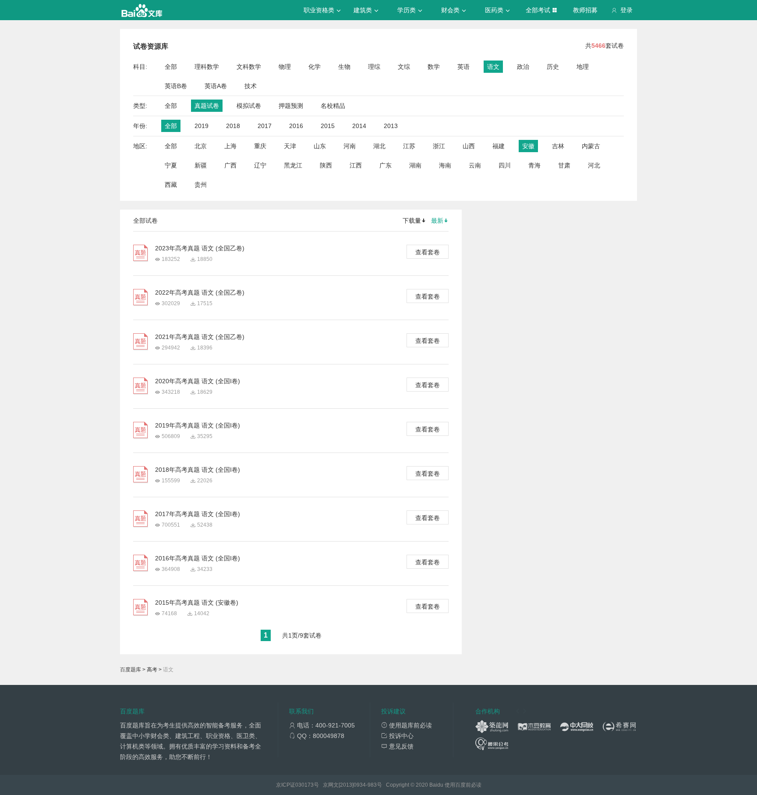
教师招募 (585, 10)
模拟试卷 (249, 105)
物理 (285, 66)
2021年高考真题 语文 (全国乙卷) (199, 336)
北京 (201, 146)
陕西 (326, 165)
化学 (314, 66)
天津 (290, 146)
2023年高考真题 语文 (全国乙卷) (199, 248)
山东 (320, 146)
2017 (265, 125)
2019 (202, 125)
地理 (583, 66)
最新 (437, 220)
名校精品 (333, 105)
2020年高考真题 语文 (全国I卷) (197, 381)
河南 (349, 146)
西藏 (171, 184)
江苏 (409, 146)
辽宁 (260, 165)
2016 (296, 125)
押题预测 (291, 105)
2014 (359, 125)
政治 (523, 66)
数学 (434, 66)
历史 (553, 66)
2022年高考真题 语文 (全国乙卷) (199, 292)
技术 (250, 85)
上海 (230, 146)
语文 (493, 66)
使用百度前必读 (463, 785)
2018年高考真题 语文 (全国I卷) (197, 469)
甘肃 (564, 165)
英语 (463, 66)
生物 (344, 66)
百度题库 (130, 670)
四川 (505, 165)
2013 (391, 125)
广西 (230, 165)
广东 (385, 165)
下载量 (412, 220)
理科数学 (207, 66)
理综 (374, 66)
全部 (171, 66)
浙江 (439, 146)
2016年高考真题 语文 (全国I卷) (197, 558)
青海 (534, 165)
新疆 (201, 165)
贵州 (201, 184)
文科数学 (249, 66)
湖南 (415, 165)
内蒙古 (591, 146)
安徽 (528, 146)
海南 (445, 165)
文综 (404, 66)
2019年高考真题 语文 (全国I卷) (197, 425)
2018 (233, 125)
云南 (475, 165)
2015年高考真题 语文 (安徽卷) (196, 602)
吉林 (558, 146)
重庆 (260, 146)
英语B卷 (176, 85)
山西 (469, 146)
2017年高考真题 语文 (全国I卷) (197, 513)
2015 (328, 125)
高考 (152, 670)
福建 (498, 146)
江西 (356, 165)
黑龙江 (293, 165)
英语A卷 (216, 85)
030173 (304, 785)
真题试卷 (207, 105)
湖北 (379, 146)
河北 (594, 165)
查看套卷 (427, 252)
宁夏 (171, 165)
